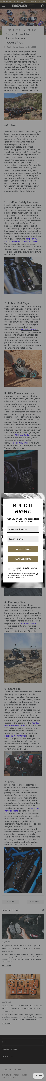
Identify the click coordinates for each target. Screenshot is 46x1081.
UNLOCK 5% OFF (23, 549)
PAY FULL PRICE (23, 559)
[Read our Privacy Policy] (36, 573)
